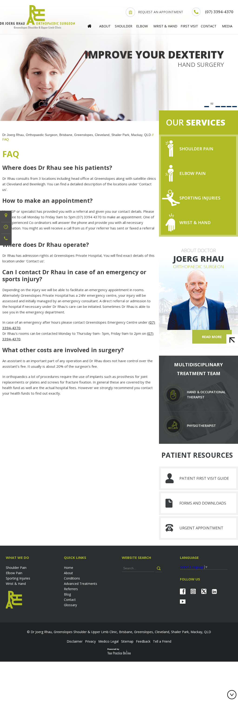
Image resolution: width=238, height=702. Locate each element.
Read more (212, 336)
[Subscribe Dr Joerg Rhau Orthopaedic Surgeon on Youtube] (182, 601)
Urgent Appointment (201, 528)
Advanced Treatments (80, 583)
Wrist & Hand (165, 26)
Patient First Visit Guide (204, 478)
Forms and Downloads (202, 503)
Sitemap (127, 641)
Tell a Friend (162, 641)
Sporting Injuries (199, 198)
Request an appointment (160, 12)
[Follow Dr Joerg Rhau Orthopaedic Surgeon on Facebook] (182, 591)
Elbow (142, 26)
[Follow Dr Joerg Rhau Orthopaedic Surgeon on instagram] (193, 591)
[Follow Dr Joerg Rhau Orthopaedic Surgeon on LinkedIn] (214, 591)
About (105, 26)
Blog (67, 594)
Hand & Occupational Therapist (206, 394)
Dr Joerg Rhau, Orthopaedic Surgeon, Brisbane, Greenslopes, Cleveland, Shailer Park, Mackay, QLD (76, 135)
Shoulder (123, 26)
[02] (212, 106)
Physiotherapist (201, 425)
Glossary (70, 605)
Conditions (72, 578)
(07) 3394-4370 (219, 11)
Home (68, 567)
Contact (208, 26)
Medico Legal (108, 641)
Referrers (71, 589)
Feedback (143, 641)
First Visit (189, 26)
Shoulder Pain (196, 148)
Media (227, 26)
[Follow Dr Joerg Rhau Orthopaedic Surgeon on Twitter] (203, 591)
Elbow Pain (192, 173)
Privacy (90, 641)
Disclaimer (75, 641)
